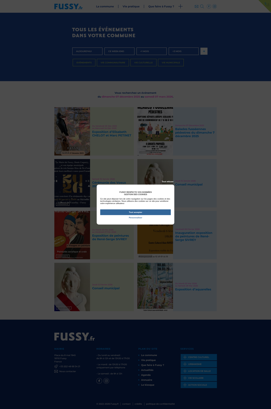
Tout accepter (135, 212)
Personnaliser (135, 218)
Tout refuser (167, 181)
